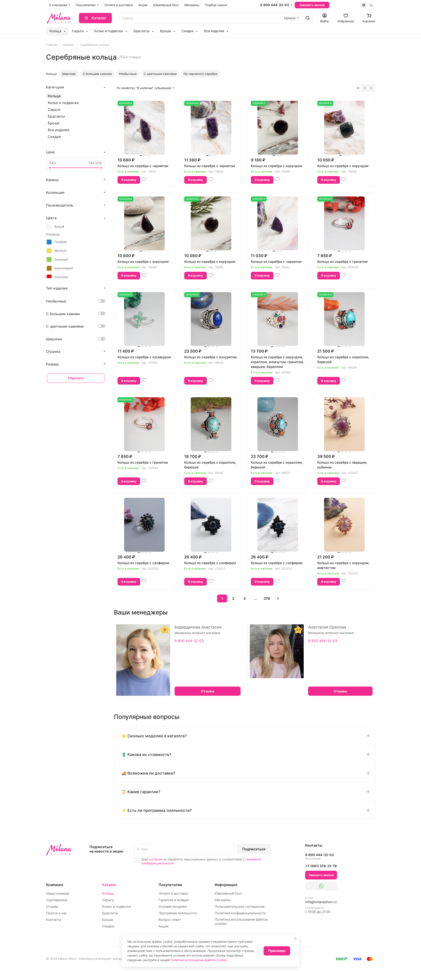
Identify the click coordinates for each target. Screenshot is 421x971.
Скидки (54, 136)
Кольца (54, 96)
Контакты (53, 920)
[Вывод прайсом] (371, 88)
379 (267, 598)
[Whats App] (321, 886)
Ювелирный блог (228, 893)
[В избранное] (144, 179)
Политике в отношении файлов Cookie (198, 960)
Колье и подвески (63, 103)
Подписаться (253, 849)
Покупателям (170, 885)
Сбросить (76, 378)
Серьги (54, 109)
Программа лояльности (177, 913)
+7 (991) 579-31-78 (321, 866)
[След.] (278, 598)
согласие (155, 859)
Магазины (222, 900)
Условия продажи (173, 906)
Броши (54, 123)
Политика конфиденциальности (240, 913)
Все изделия (58, 130)
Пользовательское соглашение (240, 906)
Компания (54, 885)
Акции (164, 926)
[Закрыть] (295, 939)
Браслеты (56, 116)
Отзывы (52, 906)
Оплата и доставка (173, 893)
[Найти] (307, 18)
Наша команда (57, 893)
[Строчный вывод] (364, 88)
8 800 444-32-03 (274, 5)
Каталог (109, 885)
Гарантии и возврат (174, 900)
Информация (226, 885)
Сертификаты (57, 900)
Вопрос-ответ (170, 920)
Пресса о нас (56, 913)
